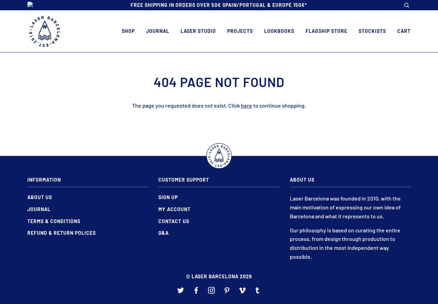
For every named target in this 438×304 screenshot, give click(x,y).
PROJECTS (240, 31)
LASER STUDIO (198, 31)
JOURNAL (157, 31)
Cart (404, 31)
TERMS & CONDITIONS (53, 221)
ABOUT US (39, 197)
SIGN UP (168, 197)
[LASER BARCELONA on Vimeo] (242, 291)
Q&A (163, 233)
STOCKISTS (372, 31)
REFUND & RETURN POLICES (61, 233)
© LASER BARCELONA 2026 (219, 276)
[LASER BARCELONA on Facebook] (196, 291)
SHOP (128, 31)
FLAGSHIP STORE (326, 31)
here (246, 105)
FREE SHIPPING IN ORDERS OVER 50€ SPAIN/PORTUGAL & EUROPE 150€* (219, 5)
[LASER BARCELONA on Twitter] (180, 291)
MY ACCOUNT (174, 209)
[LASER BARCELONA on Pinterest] (227, 291)
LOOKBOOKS (279, 31)
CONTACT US (173, 221)
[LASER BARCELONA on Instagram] (211, 291)
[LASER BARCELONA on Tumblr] (257, 291)
